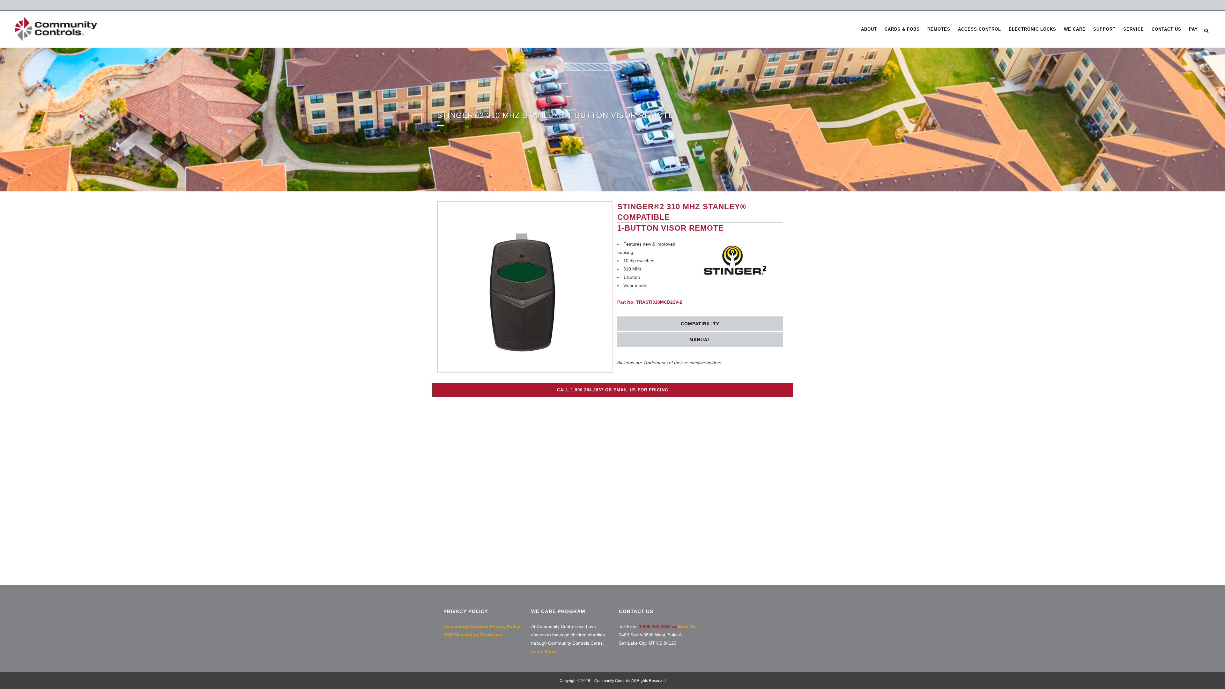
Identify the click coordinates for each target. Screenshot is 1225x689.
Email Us (687, 626)
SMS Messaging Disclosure (473, 634)
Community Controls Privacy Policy (481, 626)
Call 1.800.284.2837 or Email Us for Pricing (612, 390)
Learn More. (544, 651)
